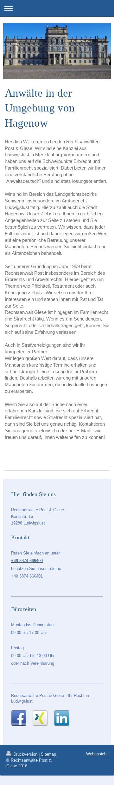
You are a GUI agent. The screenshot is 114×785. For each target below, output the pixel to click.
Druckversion (25, 754)
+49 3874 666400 (27, 560)
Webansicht (97, 754)
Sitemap (48, 754)
